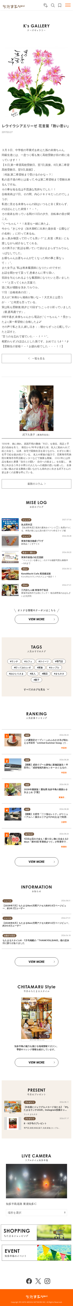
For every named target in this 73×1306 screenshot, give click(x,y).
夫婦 (44, 1128)
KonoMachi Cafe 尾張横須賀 (36, 573)
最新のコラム (35, 483)
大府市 (64, 822)
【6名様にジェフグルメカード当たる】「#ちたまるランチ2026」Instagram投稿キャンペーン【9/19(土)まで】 (46, 1110)
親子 (37, 679)
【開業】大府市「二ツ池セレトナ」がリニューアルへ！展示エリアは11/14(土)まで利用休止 (46, 817)
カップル (54, 667)
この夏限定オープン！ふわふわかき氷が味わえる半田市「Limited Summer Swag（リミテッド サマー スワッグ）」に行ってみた (46, 743)
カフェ (29, 661)
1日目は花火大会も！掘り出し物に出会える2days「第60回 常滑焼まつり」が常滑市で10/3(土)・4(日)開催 (46, 841)
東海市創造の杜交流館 (32, 557)
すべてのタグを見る (35, 689)
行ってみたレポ (23, 667)
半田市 (64, 748)
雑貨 (32, 1128)
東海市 (61, 797)
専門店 (59, 661)
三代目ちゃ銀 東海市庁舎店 (34, 590)
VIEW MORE (36, 619)
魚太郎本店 (26, 524)
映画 (36, 1128)
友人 (33, 673)
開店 (45, 673)
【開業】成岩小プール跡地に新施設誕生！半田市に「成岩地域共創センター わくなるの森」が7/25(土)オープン (46, 767)
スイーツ (44, 661)
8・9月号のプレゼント (35, 1123)
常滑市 (64, 847)
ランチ (14, 661)
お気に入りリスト (59, 5)
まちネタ (59, 673)
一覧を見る (38, 358)
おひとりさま (17, 673)
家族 (40, 667)
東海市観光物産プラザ (32, 541)
